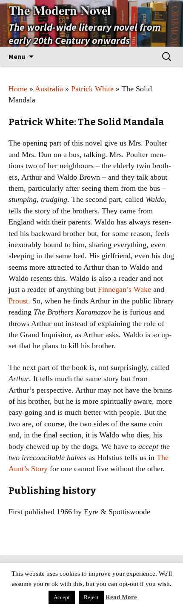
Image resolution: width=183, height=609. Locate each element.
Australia (49, 89)
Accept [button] (62, 597)
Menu (17, 56)
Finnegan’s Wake (124, 289)
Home (18, 89)
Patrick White (92, 89)
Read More (121, 597)
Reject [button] (91, 597)
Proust (18, 301)
